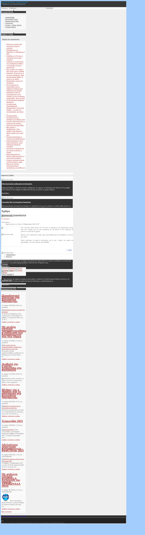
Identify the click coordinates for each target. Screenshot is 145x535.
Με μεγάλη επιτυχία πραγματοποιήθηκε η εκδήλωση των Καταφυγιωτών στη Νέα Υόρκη (14, 331)
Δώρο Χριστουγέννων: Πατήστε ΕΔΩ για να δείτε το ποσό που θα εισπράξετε (15, 156)
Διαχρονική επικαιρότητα (13, 215)
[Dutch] (19, 268)
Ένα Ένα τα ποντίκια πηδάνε (15, 125)
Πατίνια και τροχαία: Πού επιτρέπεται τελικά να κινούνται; (14, 46)
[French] (11, 270)
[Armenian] (12, 268)
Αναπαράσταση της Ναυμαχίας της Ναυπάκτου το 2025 (15, 52)
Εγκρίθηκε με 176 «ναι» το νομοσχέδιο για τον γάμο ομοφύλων (14, 58)
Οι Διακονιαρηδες (11, 115)
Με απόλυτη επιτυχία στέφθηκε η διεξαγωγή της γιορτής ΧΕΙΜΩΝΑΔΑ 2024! (11, 479)
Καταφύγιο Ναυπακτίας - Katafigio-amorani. (14, 2)
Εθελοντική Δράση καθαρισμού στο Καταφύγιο (17, 184)
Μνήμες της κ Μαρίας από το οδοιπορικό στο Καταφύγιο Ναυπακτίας (11, 393)
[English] (4, 270)
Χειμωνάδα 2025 (12, 421)
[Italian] (4, 272)
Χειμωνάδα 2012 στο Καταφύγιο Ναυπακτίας (16, 202)
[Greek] (4, 268)
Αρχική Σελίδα (9, 17)
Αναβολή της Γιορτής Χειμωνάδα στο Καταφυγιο (11, 366)
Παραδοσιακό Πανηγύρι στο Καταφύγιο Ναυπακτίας (11, 298)
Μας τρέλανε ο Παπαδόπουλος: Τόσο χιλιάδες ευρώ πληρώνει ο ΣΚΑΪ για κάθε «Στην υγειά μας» (14, 131)
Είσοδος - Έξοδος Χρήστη (13, 25)
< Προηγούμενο (10, 255)
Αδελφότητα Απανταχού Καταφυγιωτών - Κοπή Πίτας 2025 (13, 447)
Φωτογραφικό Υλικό (11, 19)
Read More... (6, 193)
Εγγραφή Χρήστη (10, 27)
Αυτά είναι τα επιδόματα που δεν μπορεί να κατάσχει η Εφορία (15, 150)
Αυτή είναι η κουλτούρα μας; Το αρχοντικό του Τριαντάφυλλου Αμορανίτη (25, 220)
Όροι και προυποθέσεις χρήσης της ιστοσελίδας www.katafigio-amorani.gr (42, 522)
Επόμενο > (9, 256)
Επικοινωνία (9, 23)
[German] (18, 270)
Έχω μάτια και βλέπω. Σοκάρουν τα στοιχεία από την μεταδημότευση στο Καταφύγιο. (29, 238)
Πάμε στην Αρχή (6, 511)
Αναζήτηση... (5, 8)
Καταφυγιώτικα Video (12, 21)
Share (70, 250)
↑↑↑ (2, 520)
